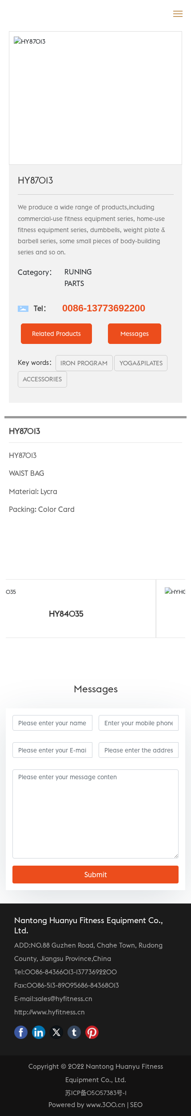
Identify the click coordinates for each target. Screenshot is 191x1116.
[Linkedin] (38, 1032)
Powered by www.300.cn (86, 1104)
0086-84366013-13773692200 (71, 972)
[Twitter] (56, 1032)
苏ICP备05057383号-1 (96, 1093)
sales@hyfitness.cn (63, 998)
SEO (136, 1104)
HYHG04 (148, 614)
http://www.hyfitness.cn (49, 1012)
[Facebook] (21, 1032)
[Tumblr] (74, 1032)
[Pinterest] (92, 1032)
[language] (158, 13)
